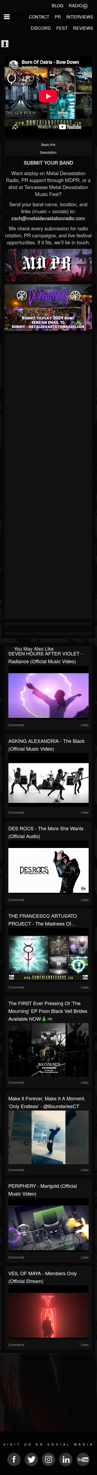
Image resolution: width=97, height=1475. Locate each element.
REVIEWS (83, 28)
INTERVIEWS (79, 17)
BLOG (57, 5)
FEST (62, 28)
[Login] (85, 5)
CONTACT (39, 17)
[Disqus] (48, 407)
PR (58, 17)
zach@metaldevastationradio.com (48, 218)
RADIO (75, 5)
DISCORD (41, 28)
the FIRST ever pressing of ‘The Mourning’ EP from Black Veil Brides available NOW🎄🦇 (47, 1011)
